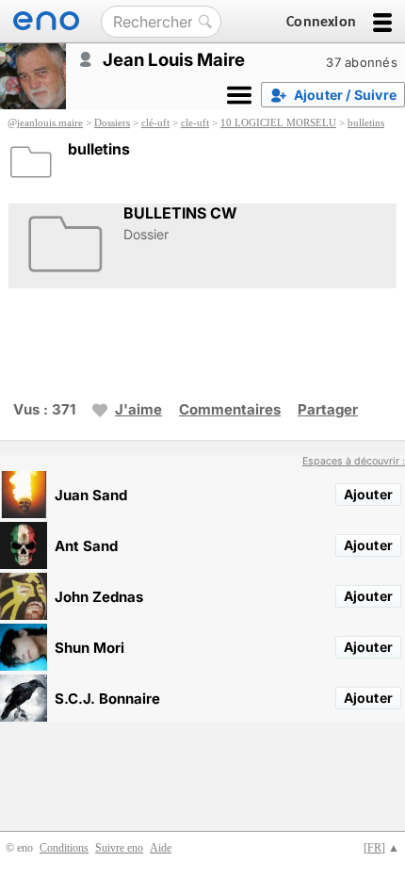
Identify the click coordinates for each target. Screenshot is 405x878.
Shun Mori (89, 648)
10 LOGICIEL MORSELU (278, 122)
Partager (328, 409)
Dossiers (112, 122)
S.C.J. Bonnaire (107, 698)
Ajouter (368, 494)
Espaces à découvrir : (353, 461)
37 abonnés (361, 62)
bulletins (366, 122)
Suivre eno (119, 847)
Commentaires (230, 409)
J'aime (138, 409)
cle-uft (195, 122)
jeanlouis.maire (50, 122)
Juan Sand (91, 495)
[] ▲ (381, 847)
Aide (160, 847)
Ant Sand (86, 546)
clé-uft (155, 122)
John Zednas (99, 597)
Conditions (64, 847)
